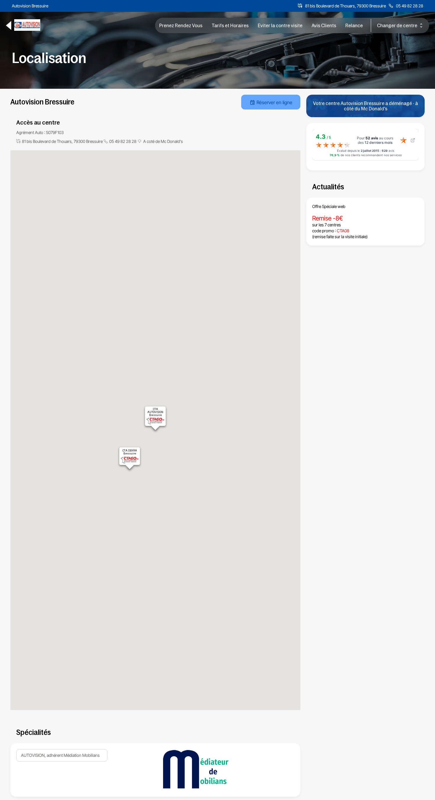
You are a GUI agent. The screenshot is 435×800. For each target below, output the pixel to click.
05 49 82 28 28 (409, 5)
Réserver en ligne (274, 102)
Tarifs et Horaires (230, 25)
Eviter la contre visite (280, 25)
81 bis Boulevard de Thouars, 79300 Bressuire (345, 5)
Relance (354, 25)
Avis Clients (324, 25)
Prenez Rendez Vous (180, 25)
